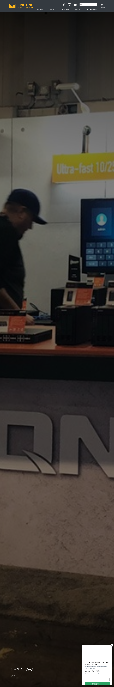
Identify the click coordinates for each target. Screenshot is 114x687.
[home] (21, 6)
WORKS (51, 9)
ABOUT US (79, 10)
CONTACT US (80, 13)
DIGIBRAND (65, 9)
